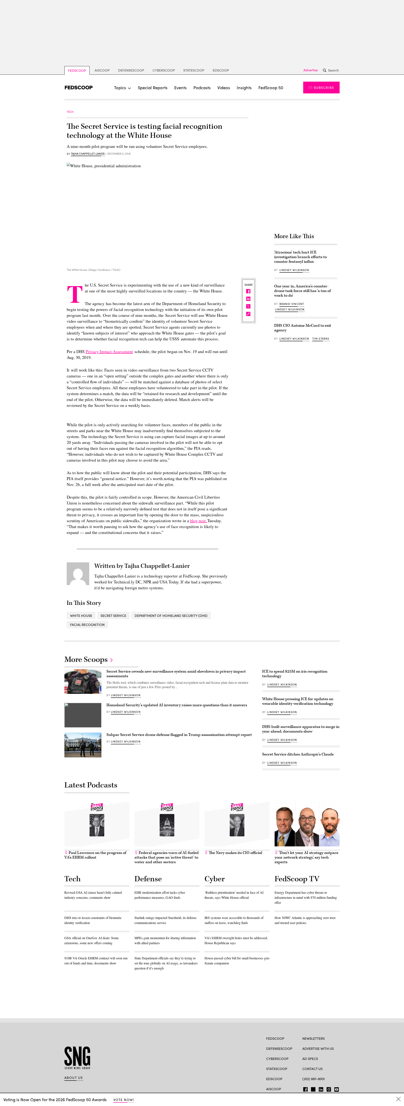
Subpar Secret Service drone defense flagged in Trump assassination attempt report (179, 734)
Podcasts (202, 87)
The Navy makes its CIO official (235, 852)
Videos (223, 87)
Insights (244, 87)
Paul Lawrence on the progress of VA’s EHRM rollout (95, 855)
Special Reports (152, 87)
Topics (120, 87)
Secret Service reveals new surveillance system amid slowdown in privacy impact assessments (176, 674)
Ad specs (310, 1058)
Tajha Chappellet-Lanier (88, 153)
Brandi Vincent (291, 304)
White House (81, 615)
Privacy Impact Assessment (109, 351)
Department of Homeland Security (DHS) (171, 615)
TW (312, 1088)
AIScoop (102, 70)
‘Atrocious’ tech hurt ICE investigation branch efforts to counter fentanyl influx (300, 257)
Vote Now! (123, 1099)
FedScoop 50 (270, 87)
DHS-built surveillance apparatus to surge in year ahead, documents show (300, 729)
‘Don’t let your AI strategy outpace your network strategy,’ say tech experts (306, 857)
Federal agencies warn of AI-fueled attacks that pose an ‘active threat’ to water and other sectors (166, 857)
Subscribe (324, 87)
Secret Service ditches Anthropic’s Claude (298, 754)
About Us (73, 1077)
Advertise (310, 70)
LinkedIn (321, 1088)
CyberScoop (164, 70)
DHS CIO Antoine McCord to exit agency (302, 328)
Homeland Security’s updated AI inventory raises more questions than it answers (176, 705)
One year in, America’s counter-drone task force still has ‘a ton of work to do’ (302, 291)
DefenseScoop (131, 70)
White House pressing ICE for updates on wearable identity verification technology (297, 701)
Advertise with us (318, 1048)
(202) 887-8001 (313, 1079)
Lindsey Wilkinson (294, 270)
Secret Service (113, 615)
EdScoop (221, 70)
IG (327, 1088)
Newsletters (313, 1038)
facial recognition (87, 624)
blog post (198, 520)
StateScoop (193, 70)
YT (336, 1088)
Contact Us (312, 1068)
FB (304, 1088)
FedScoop (77, 70)
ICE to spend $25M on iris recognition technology (294, 674)
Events (180, 87)
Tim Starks (320, 338)
